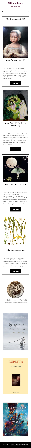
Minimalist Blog (24, 444)
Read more (15, 83)
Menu (27, 11)
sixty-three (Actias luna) (15, 185)
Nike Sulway (15, 3)
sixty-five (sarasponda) (15, 60)
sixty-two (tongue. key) (15, 250)
